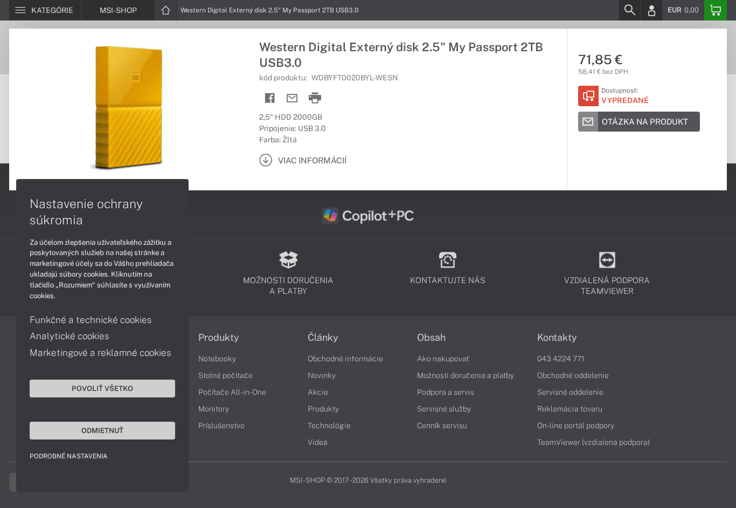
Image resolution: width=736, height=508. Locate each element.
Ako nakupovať (443, 358)
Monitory (213, 408)
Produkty (218, 337)
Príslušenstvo (221, 425)
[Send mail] (292, 98)
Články (323, 337)
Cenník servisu (442, 425)
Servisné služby (444, 408)
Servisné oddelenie (570, 392)
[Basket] (715, 10)
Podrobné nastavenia (69, 456)
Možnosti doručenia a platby (465, 375)
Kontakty (557, 337)
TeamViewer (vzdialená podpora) (593, 442)
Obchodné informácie (345, 358)
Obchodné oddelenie (573, 375)
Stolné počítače (225, 375)
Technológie (329, 425)
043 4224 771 (561, 358)
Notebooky (217, 358)
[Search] (629, 10)
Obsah (431, 337)
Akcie (318, 392)
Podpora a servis (445, 392)
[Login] (651, 10)
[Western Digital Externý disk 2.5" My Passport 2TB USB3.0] (128, 109)
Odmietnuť (102, 430)
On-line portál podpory (575, 425)
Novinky (322, 375)
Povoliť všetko (102, 388)
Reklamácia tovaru (569, 408)
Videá (318, 442)
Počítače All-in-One (232, 392)
